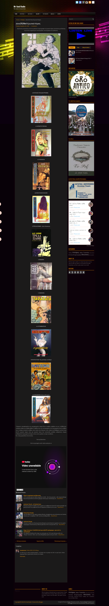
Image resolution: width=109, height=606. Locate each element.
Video (76, 598)
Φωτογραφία (91, 254)
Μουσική (85, 255)
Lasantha (77, 602)
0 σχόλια (71, 207)
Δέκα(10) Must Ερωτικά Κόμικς (28, 23)
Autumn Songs (28, 521)
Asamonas (23, 550)
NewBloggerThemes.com (73, 603)
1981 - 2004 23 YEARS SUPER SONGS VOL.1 (77, 240)
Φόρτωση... (17, 590)
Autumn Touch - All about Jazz (32, 504)
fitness (80, 596)
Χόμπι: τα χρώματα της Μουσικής (32, 495)
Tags (78, 47)
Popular (72, 47)
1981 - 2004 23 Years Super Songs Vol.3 (77, 213)
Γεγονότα (86, 252)
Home (16, 14)
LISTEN (59, 14)
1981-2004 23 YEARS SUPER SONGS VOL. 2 (77, 222)
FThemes (65, 602)
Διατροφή (92, 592)
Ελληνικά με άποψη (29, 512)
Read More (60, 498)
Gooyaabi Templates (89, 603)
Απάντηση (22, 556)
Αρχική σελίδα (40, 541)
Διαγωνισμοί (91, 252)
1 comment (34, 26)
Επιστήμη (71, 254)
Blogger (41, 602)
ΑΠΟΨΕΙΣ (22, 14)
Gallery (70, 252)
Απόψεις (23, 19)
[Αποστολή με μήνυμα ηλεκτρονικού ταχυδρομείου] (17, 490)
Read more (77, 207)
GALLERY (38, 14)
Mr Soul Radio (19, 6)
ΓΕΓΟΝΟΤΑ (45, 14)
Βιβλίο (81, 252)
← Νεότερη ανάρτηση (20, 541)
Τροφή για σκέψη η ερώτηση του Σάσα (77, 231)
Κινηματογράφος (77, 254)
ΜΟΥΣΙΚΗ (31, 14)
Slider (73, 598)
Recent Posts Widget (90, 245)
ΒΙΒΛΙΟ (53, 14)
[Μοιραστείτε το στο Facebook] (22, 490)
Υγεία (93, 594)
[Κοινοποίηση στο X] (21, 490)
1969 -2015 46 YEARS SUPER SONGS (77, 205)
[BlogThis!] (19, 490)
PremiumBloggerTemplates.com (87, 602)
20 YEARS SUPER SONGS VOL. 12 (85, 50)
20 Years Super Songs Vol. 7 (83, 58)
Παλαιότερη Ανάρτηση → (60, 541)
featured (76, 596)
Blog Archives (86, 47)
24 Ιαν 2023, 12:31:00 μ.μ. (33, 550)
